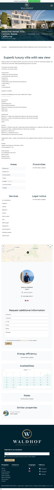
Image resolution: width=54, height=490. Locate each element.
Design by (49, 485)
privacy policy (25, 340)
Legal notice (20, 485)
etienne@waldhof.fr (28, 296)
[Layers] (50, 246)
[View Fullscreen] (3, 251)
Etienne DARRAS (27, 287)
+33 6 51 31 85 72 (28, 292)
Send (8, 343)
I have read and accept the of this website (22, 340)
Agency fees (28, 485)
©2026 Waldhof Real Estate (8, 485)
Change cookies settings (39, 485)
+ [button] (3, 246)
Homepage (4, 47)
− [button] (3, 248)
